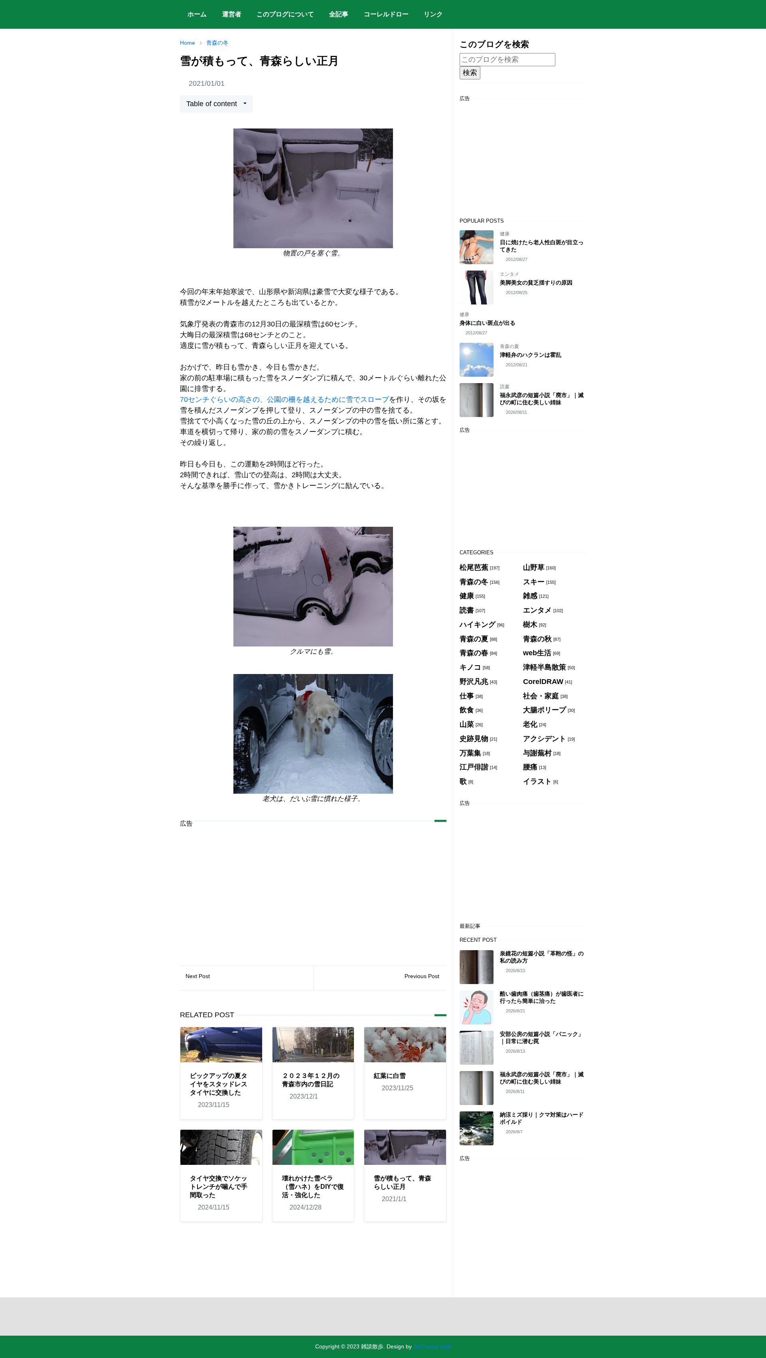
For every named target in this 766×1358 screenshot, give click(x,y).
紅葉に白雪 (390, 1075)
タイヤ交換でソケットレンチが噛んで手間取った (218, 1186)
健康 (504, 234)
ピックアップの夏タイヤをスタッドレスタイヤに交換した (218, 1084)
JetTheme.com (432, 1346)
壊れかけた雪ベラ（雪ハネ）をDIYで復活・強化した (313, 1186)
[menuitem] (197, 14)
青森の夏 (509, 346)
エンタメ (509, 274)
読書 (504, 386)
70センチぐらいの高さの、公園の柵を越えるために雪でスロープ (284, 399)
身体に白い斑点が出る (487, 323)
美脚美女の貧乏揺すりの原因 (536, 282)
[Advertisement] (313, 890)
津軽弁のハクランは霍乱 (530, 355)
